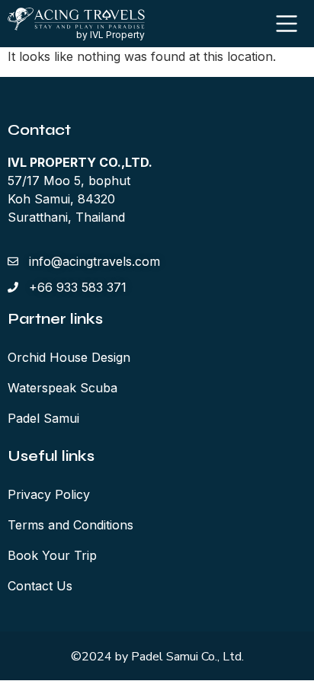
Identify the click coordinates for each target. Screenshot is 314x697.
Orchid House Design (69, 357)
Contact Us (40, 585)
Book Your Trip (52, 555)
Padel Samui (43, 418)
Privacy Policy (49, 494)
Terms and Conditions (70, 524)
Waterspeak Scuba (62, 387)
